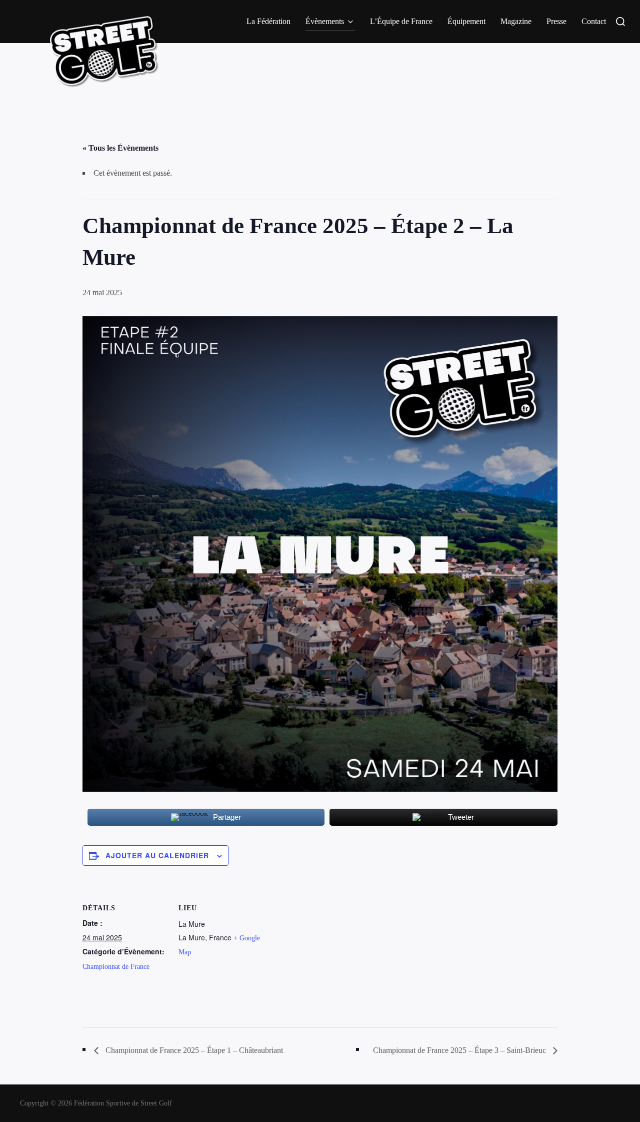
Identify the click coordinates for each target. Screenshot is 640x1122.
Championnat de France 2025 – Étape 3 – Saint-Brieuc (460, 1050)
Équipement (467, 21)
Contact (594, 21)
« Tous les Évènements (120, 148)
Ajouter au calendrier (157, 855)
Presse (556, 21)
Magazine (516, 21)
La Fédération (268, 21)
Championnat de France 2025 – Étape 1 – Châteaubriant (193, 1050)
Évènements (325, 21)
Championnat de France (116, 966)
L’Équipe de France (401, 21)
